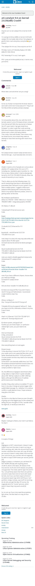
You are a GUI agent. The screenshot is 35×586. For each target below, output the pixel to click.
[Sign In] (32, 2)
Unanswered (17, 527)
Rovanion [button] (8, 98)
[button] (3, 26)
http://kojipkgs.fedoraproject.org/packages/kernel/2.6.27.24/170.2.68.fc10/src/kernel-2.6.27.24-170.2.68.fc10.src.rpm (17, 220)
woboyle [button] (8, 86)
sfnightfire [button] (9, 147)
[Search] (29, 2)
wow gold (5, 409)
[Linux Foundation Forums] (17, 2)
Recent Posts (5, 523)
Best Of (4, 532)
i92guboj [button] (8, 429)
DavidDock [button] (9, 161)
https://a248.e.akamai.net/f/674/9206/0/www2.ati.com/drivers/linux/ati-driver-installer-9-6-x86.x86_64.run (17, 269)
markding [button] (8, 25)
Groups (4, 530)
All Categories (5, 520)
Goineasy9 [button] (9, 114)
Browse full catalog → (8, 566)
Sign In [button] (18, 77)
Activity (3, 525)
